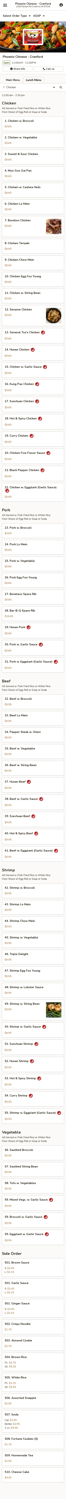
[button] (33, 124)
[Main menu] (5, 5)
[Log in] (61, 5)
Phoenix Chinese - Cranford (33, 3)
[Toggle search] (61, 87)
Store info (19, 68)
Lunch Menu (33, 80)
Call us (49, 68)
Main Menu (13, 80)
